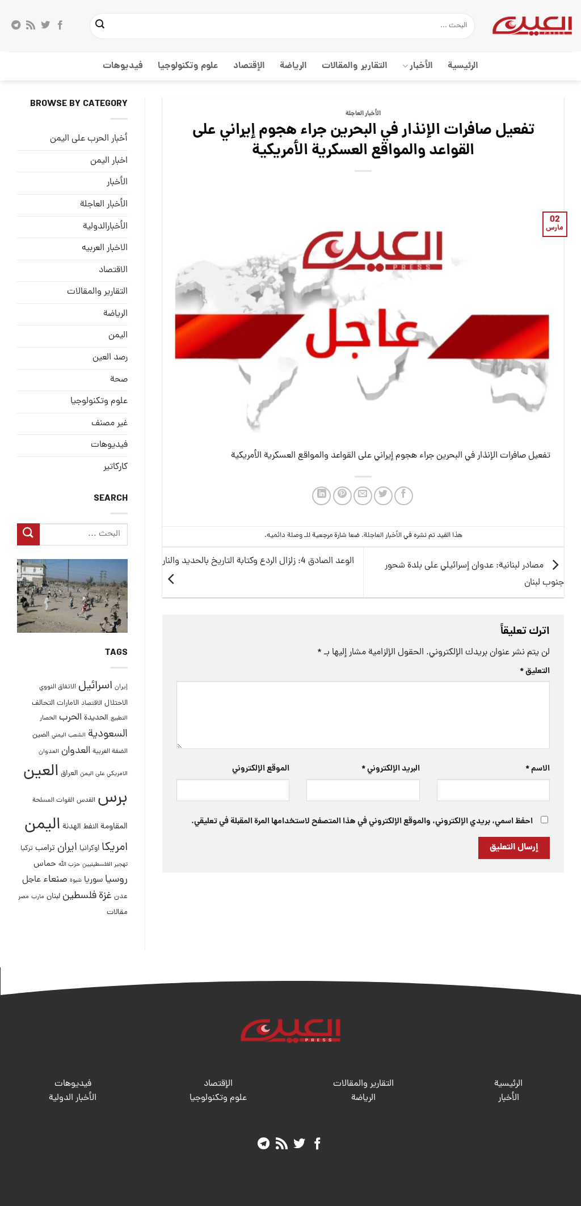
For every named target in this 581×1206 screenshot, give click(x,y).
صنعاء (55, 879)
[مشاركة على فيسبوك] (403, 495)
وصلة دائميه (284, 535)
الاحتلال (116, 703)
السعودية (108, 734)
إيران (121, 687)
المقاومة (114, 826)
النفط (90, 827)
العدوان (75, 751)
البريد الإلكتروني (390, 769)
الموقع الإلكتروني (260, 769)
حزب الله (69, 864)
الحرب (70, 717)
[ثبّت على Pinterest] (342, 495)
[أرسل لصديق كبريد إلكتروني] (362, 495)
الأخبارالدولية (105, 227)
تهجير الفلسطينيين (105, 864)
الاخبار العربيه (105, 248)
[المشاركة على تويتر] (383, 495)
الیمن (118, 335)
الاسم (537, 769)
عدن (121, 896)
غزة (105, 896)
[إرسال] (100, 26)
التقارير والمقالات (354, 66)
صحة (119, 380)
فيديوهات (123, 66)
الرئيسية (463, 66)
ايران (67, 848)
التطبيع (119, 718)
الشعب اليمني (69, 735)
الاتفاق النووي (57, 687)
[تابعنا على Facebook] (60, 25)
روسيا (116, 879)
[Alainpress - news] (532, 25)
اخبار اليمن (109, 161)
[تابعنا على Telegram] (15, 25)
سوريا (93, 880)
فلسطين (79, 896)
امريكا (115, 848)
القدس (86, 800)
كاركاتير (115, 467)
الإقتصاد (249, 66)
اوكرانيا (89, 848)
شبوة (76, 880)
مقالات (117, 913)
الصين (40, 735)
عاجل (31, 880)
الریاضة (293, 66)
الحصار (48, 718)
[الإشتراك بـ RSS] (30, 25)
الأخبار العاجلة (363, 114)
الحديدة (96, 718)
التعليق (535, 671)
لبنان (53, 897)
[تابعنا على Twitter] (45, 25)
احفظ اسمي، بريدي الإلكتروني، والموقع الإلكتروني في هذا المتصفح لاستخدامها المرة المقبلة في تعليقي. (362, 821)
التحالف (43, 703)
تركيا (26, 848)
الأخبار (421, 66)
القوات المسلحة (53, 800)
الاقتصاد (113, 270)
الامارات (68, 703)
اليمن (42, 825)
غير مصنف (109, 423)
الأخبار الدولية (72, 1098)
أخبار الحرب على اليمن (89, 139)
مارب (37, 897)
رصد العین (110, 358)
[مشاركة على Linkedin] (321, 495)
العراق (69, 774)
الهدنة (71, 827)
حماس (44, 864)
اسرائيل (95, 686)
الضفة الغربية (110, 752)
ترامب (45, 848)
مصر (23, 897)
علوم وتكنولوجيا (188, 66)
